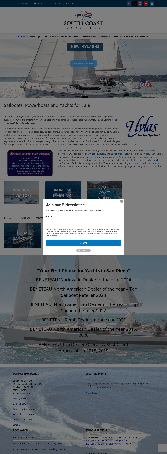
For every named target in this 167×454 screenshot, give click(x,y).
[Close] (121, 201)
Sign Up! (83, 243)
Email (49, 216)
